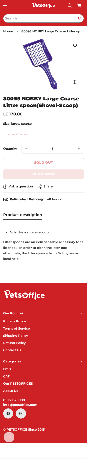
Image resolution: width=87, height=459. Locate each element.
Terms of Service (16, 328)
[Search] (80, 18)
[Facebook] (8, 413)
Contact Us (12, 350)
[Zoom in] (75, 82)
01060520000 (14, 400)
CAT (6, 376)
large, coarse (16, 134)
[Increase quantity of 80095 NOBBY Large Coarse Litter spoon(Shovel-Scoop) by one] (79, 148)
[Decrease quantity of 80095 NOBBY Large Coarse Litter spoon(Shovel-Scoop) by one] (26, 148)
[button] (79, 5)
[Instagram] (21, 413)
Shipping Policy (15, 336)
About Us (10, 391)
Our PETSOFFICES (18, 383)
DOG (7, 369)
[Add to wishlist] (75, 45)
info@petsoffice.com (20, 405)
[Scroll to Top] (79, 436)
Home (8, 31)
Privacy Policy (14, 321)
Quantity (10, 149)
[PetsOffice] (43, 5)
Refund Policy (14, 343)
